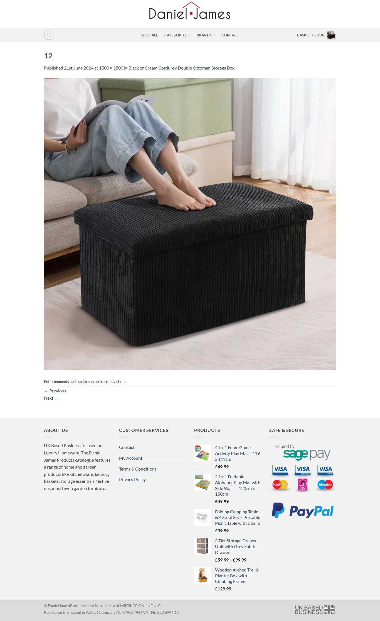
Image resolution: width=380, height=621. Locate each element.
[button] (316, 35)
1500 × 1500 (111, 67)
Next (51, 397)
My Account (130, 458)
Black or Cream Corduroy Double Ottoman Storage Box (182, 67)
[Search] (49, 35)
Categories (175, 35)
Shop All (149, 35)
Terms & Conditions (138, 468)
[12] (190, 223)
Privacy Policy (132, 479)
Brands (204, 35)
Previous (55, 390)
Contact (231, 35)
